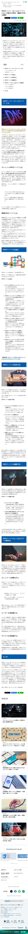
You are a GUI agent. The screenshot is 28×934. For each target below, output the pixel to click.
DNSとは (4, 3)
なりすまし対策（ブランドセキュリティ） (12, 2)
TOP (2, 2)
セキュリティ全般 (17, 869)
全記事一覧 (3, 869)
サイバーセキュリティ (18, 873)
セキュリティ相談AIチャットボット (7, 910)
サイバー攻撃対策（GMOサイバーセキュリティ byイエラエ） (11, 913)
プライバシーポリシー (12, 886)
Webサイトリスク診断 (12, 908)
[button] (12, 863)
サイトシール (4, 880)
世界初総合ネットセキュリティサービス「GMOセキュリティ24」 (12, 907)
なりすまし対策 (5, 877)
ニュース (16, 876)
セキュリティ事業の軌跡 (5, 916)
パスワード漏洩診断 (4, 908)
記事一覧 (9, 3)
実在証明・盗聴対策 (5, 874)
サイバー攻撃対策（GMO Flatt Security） (7, 915)
